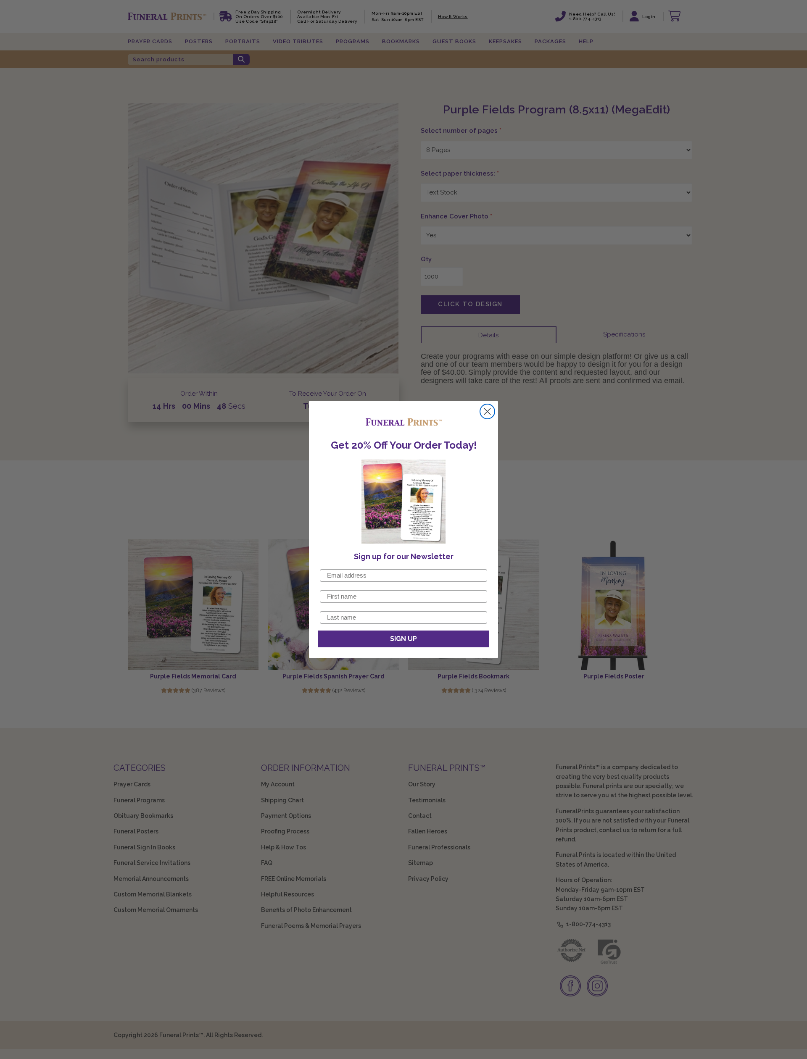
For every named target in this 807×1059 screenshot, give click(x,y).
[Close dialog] (487, 411)
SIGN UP (403, 639)
